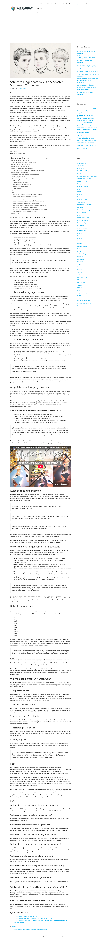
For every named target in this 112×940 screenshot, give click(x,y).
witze (79, 148)
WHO (79, 298)
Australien (85, 109)
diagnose (88, 111)
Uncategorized (81, 282)
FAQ (12, 192)
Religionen (80, 259)
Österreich (90, 148)
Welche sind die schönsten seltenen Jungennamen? (27, 200)
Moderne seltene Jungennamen (20, 160)
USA (83, 140)
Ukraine (92, 138)
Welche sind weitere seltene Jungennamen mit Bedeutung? (29, 205)
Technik (79, 272)
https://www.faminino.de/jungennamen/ (26, 916)
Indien (95, 115)
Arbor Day (80, 166)
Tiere (79, 275)
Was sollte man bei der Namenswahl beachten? (26, 211)
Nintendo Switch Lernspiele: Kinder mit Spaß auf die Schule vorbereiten (87, 80)
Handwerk (80, 207)
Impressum (55, 936)
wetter (94, 145)
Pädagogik (88, 125)
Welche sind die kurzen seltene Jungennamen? (26, 203)
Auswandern (81, 168)
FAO (78, 189)
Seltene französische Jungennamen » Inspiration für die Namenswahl (29, 929)
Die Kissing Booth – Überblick (86, 85)
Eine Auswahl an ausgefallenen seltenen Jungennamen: (28, 170)
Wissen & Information (84, 301)
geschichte (89, 116)
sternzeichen (82, 135)
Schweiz (95, 127)
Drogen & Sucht (82, 181)
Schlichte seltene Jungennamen (20, 164)
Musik (79, 241)
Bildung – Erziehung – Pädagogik (87, 176)
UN (78, 280)
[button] (37, 13)
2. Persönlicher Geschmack (20, 182)
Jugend (79, 215)
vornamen (81, 145)
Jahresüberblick (82, 212)
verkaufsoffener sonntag (86, 143)
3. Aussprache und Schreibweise (22, 184)
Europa (79, 113)
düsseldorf (93, 111)
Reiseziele (39, 4)
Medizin (79, 238)
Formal (79, 194)
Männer (79, 233)
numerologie (80, 123)
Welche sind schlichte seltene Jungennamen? (25, 198)
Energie (79, 184)
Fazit (12, 190)
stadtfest (87, 132)
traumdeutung (83, 138)
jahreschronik (82, 118)
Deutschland (81, 111)
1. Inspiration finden (18, 181)
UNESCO (80, 285)
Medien (79, 236)
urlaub (79, 140)
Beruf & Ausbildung (83, 171)
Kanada (92, 118)
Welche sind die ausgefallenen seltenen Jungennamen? (28, 201)
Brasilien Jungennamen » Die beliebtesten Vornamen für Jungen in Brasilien (31, 928)
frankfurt (88, 113)
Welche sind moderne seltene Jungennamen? (25, 196)
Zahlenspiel (80, 306)
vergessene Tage (82, 293)
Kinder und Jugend (82, 220)
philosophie (88, 123)
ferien (83, 113)
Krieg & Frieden (82, 228)
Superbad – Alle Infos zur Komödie (87, 71)
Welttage (88, 4)
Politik (79, 251)
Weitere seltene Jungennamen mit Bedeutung (25, 174)
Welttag (89, 145)
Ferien (79, 192)
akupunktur (80, 109)
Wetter (79, 295)
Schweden (91, 127)
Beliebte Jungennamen (18, 177)
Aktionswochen (81, 163)
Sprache (79, 4)
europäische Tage (82, 186)
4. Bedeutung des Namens (20, 186)
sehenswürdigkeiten (84, 130)
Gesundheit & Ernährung (84, 204)
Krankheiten (81, 225)
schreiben (85, 127)
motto (84, 120)
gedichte (81, 115)
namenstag (90, 120)
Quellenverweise (16, 213)
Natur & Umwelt (82, 246)
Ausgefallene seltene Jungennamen (22, 168)
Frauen (79, 197)
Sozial (79, 264)
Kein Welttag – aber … (84, 217)
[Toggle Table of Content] (46, 158)
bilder (93, 108)
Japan (89, 118)
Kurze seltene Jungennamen (19, 172)
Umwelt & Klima (67, 4)
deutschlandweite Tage (84, 179)
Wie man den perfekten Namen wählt (22, 179)
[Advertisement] (56, 28)
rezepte (94, 125)
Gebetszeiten (81, 202)
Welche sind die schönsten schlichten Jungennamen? (28, 194)
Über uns (39, 8)
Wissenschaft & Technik (84, 303)
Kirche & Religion (82, 223)
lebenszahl (80, 120)
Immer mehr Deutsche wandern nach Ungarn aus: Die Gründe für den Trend (87, 67)
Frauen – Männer (82, 199)
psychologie (81, 125)
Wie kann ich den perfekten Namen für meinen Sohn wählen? (30, 209)
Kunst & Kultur (81, 230)
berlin (89, 109)
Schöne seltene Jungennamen (20, 166)
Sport (79, 267)
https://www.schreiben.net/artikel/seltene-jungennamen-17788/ (33, 918)
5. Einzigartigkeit (17, 188)
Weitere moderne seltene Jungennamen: (24, 162)
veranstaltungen (92, 140)
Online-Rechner (82, 249)
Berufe (79, 173)
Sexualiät (80, 262)
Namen (79, 243)
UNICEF (79, 288)
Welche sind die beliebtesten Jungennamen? (25, 207)
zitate (84, 148)
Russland (79, 127)
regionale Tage (81, 254)
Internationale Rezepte (53, 4)
